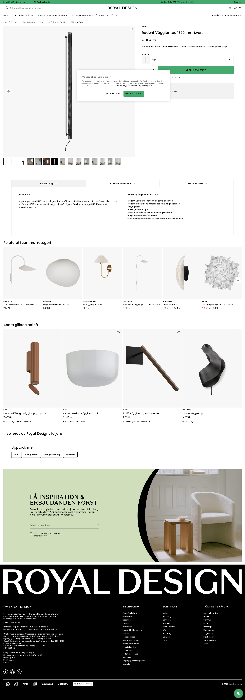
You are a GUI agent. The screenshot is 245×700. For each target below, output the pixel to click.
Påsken (206, 616)
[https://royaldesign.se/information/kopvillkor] (83, 684)
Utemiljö (166, 637)
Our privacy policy (124, 86)
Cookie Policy (128, 650)
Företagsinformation (131, 640)
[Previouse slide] (8, 91)
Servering (167, 620)
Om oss (125, 633)
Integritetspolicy (129, 647)
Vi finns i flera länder (11, 623)
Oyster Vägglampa (193, 413)
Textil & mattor (169, 627)
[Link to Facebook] (5, 671)
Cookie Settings (112, 93)
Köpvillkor (126, 623)
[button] (238, 2)
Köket (165, 630)
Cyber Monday (209, 640)
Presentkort (126, 620)
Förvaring (167, 633)
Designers (126, 657)
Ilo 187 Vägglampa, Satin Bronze (141, 413)
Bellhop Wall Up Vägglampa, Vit (81, 413)
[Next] (238, 280)
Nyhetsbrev (127, 616)
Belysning (167, 616)
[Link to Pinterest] (19, 671)
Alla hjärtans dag (210, 613)
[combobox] (238, 2)
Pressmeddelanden (130, 644)
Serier (165, 640)
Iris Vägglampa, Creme (93, 305)
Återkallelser (127, 664)
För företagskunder (130, 654)
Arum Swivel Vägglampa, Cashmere (18, 305)
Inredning (167, 623)
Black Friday (208, 637)
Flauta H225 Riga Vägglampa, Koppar (24, 413)
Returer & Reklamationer (132, 630)
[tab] (48, 183)
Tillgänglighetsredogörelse (133, 661)
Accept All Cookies (133, 93)
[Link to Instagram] (12, 671)
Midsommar (208, 630)
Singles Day (208, 633)
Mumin (206, 623)
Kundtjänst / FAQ (129, 613)
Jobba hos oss (128, 637)
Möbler (165, 613)
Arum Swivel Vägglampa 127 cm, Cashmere (141, 305)
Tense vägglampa (170, 305)
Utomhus (207, 620)
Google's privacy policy (142, 86)
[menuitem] (7, 15)
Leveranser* (127, 627)
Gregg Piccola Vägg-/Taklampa (56, 305)
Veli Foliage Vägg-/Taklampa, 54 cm (218, 305)
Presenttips (207, 627)
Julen (205, 644)
